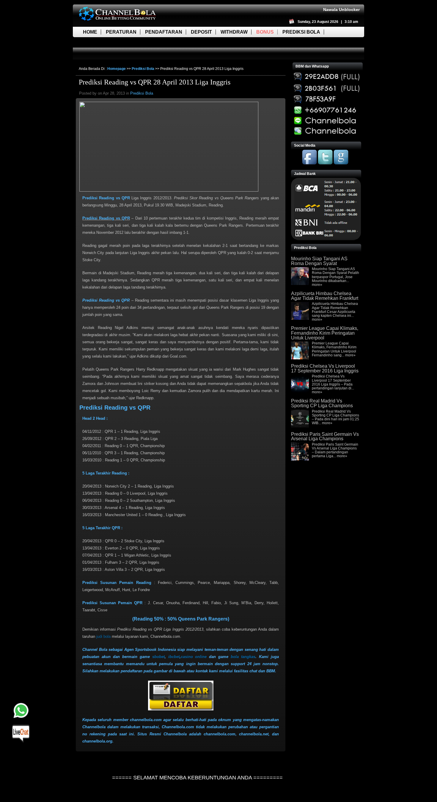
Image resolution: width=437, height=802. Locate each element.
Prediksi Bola (301, 32)
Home (90, 32)
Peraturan (121, 32)
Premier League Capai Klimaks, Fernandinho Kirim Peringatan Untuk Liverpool (324, 333)
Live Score (97, 42)
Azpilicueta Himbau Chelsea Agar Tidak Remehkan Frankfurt (324, 296)
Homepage (116, 69)
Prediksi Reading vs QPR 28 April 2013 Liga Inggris (154, 82)
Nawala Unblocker (341, 9)
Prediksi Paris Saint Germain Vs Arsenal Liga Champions (325, 436)
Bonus (265, 32)
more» (317, 285)
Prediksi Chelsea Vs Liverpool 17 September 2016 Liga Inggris (325, 368)
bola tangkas (243, 656)
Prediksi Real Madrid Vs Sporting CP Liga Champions (322, 403)
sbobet (158, 656)
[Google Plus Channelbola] (341, 163)
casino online (194, 656)
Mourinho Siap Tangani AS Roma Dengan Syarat (319, 261)
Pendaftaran (163, 32)
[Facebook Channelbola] (309, 163)
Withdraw (234, 32)
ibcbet (174, 656)
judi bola (103, 636)
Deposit (201, 32)
